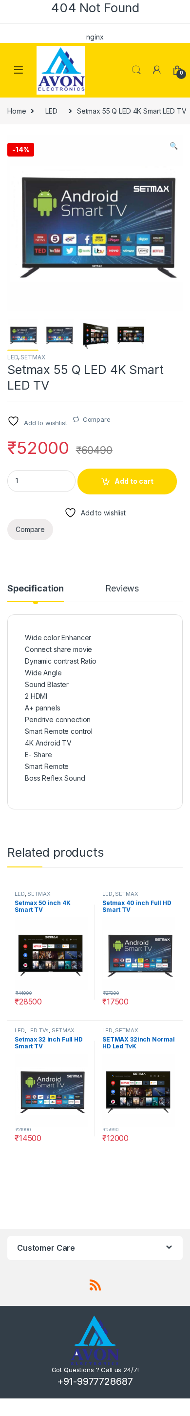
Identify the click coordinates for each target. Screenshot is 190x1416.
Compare (97, 419)
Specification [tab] (35, 588)
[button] (174, 146)
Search (136, 70)
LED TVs (38, 1030)
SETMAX (32, 357)
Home (16, 111)
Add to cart (133, 481)
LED (51, 111)
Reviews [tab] (122, 588)
